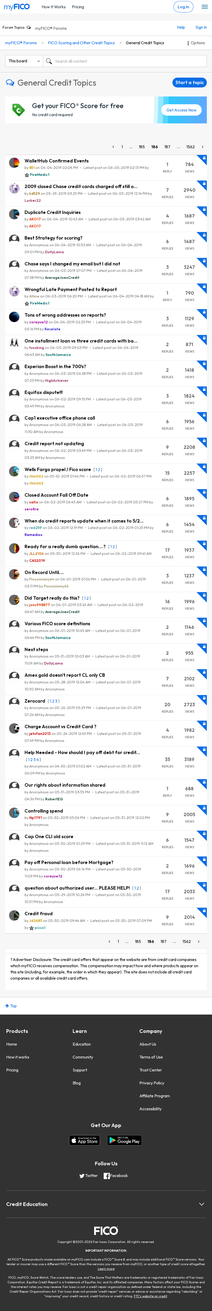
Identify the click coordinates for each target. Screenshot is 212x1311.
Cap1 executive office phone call (60, 418)
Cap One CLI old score (49, 836)
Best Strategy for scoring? (53, 238)
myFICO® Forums (51, 28)
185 (142, 146)
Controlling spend (44, 811)
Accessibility (150, 1108)
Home (11, 1044)
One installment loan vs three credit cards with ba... (81, 341)
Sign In (201, 27)
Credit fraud (39, 914)
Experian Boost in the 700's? (55, 366)
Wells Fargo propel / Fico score (58, 469)
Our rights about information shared (65, 785)
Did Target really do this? (53, 598)
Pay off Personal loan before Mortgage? (69, 862)
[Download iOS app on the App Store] (84, 1140)
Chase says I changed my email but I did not (72, 264)
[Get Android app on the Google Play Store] (124, 1140)
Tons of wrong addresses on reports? (65, 315)
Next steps (36, 649)
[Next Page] (202, 146)
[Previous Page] (113, 146)
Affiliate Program (154, 1095)
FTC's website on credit (150, 1296)
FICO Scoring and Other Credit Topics (81, 42)
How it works (17, 1057)
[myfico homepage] (17, 6)
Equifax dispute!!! (44, 392)
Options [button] (198, 42)
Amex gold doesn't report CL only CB (65, 675)
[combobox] (125, 61)
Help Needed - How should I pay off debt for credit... (82, 752)
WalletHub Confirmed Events (57, 161)
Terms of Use (151, 1057)
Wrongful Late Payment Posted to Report (71, 289)
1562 (190, 146)
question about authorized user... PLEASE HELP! (78, 888)
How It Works (54, 6)
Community (83, 1057)
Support (80, 1069)
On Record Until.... (44, 572)
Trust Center (150, 1069)
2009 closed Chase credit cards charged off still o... (81, 186)
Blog (77, 1082)
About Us (147, 1044)
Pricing (78, 6)
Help (181, 27)
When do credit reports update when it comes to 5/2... (84, 521)
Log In (183, 6)
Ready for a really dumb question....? (66, 546)
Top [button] (13, 1005)
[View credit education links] (202, 1204)
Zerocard (35, 701)
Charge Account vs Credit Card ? (60, 726)
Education (82, 1044)
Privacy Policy (151, 1082)
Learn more (106, 1269)
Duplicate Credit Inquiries (53, 212)
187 (167, 146)
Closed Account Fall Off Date (56, 495)
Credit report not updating (54, 443)
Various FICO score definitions (57, 624)
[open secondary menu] (204, 7)
